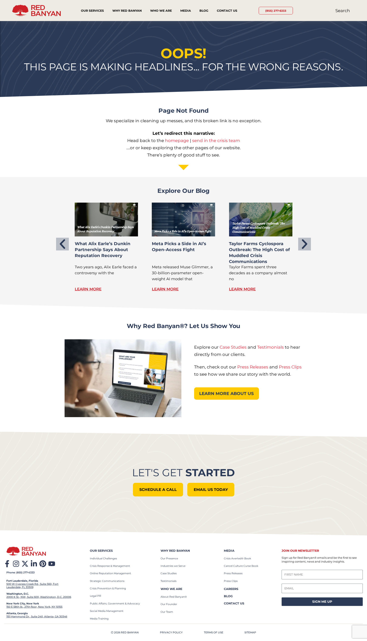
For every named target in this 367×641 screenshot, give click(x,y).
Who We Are (161, 10)
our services (101, 551)
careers (231, 589)
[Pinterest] (42, 563)
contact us (234, 603)
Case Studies (233, 347)
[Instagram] (16, 563)
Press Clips (290, 367)
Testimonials (270, 347)
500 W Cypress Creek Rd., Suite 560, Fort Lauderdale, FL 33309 (32, 585)
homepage (177, 140)
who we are (171, 589)
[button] (62, 244)
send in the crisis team (216, 140)
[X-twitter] (24, 563)
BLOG (228, 596)
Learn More (88, 289)
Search (342, 11)
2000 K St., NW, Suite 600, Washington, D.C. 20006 (38, 596)
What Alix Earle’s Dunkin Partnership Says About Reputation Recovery (102, 249)
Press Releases (252, 367)
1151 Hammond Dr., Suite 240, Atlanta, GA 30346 (36, 616)
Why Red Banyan (127, 10)
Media (185, 10)
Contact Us (227, 10)
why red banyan (175, 551)
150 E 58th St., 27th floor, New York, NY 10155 (34, 606)
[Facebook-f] (7, 563)
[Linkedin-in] (33, 563)
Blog (203, 10)
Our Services (92, 10)
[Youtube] (51, 563)
